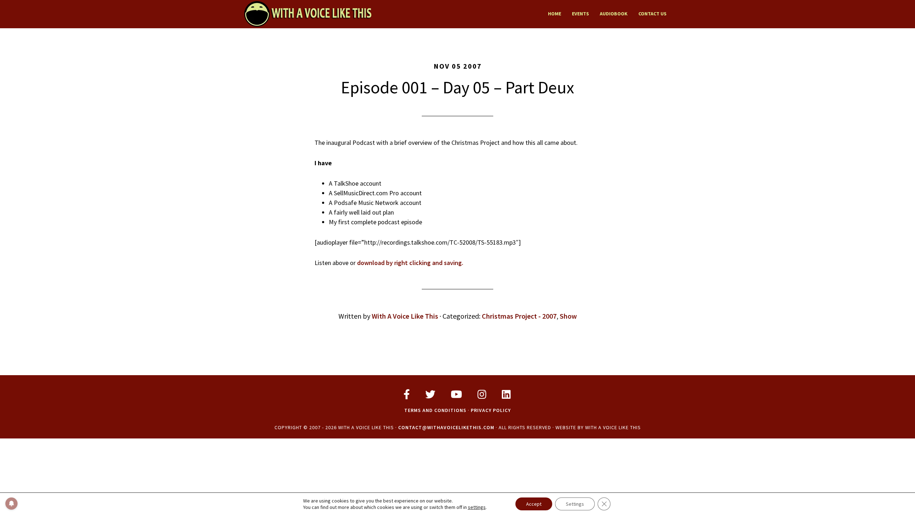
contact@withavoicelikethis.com (446, 427)
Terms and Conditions (435, 410)
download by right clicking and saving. (410, 263)
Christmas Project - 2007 (519, 316)
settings (477, 507)
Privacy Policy (491, 410)
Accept (533, 504)
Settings (575, 504)
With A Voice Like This (307, 13)
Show (568, 316)
